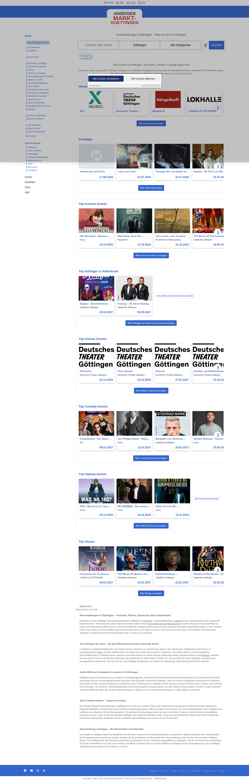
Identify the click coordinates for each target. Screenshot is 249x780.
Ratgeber (154, 771)
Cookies (221, 771)
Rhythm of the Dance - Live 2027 (209, 574)
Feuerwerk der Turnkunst (94, 574)
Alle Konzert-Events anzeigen (151, 255)
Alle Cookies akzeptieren (106, 78)
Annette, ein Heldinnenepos (210, 371)
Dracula (160, 371)
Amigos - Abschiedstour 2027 (94, 304)
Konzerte (148, 621)
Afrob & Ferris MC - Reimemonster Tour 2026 (170, 506)
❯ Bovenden (31, 167)
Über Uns (184, 771)
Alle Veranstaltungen (151, 187)
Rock (99, 652)
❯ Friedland (31, 170)
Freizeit (28, 177)
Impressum (196, 771)
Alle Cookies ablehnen (143, 78)
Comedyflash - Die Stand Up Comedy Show (96, 439)
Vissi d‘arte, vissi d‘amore (170, 236)
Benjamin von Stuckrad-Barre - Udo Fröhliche (169, 439)
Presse (164, 771)
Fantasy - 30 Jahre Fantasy (133, 303)
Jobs (27, 192)
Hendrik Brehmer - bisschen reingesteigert (210, 439)
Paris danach (125, 371)
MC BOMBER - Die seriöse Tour (133, 506)
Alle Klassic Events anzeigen (151, 390)
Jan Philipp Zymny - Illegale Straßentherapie (134, 439)
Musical (205, 655)
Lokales (173, 771)
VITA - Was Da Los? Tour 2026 (94, 506)
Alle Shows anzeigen (151, 593)
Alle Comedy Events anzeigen (151, 458)
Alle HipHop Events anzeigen (207, 498)
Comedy (178, 621)
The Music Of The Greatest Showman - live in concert (209, 236)
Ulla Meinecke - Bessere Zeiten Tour (93, 236)
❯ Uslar (29, 164)
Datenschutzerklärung (151, 86)
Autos (27, 187)
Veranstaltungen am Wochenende (164, 624)
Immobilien (30, 182)
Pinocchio (85, 371)
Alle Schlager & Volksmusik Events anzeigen (175, 296)
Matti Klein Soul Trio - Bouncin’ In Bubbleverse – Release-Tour (133, 236)
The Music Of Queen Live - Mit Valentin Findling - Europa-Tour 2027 (133, 574)
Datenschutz (209, 771)
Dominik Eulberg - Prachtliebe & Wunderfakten (172, 574)
